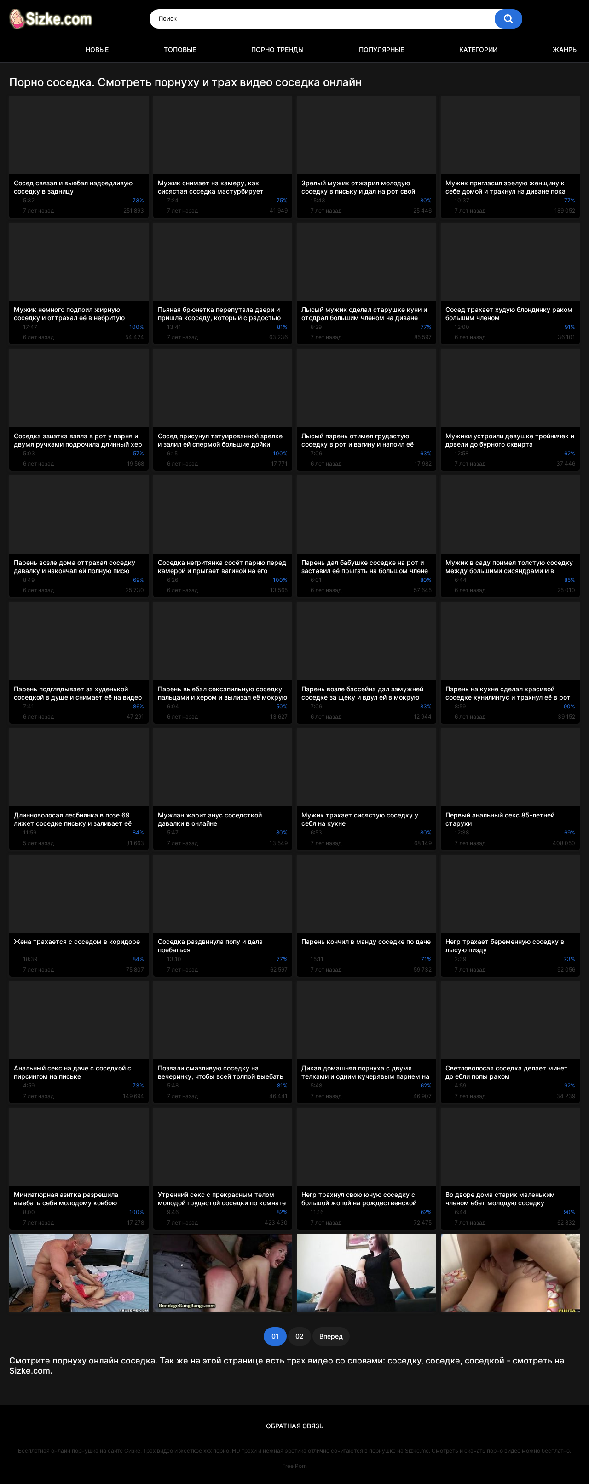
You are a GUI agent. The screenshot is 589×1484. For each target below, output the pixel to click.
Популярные (381, 49)
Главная (20, 50)
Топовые (180, 49)
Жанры (565, 49)
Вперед (331, 1336)
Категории (478, 49)
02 (299, 1336)
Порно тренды (277, 49)
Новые (97, 49)
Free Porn (294, 1465)
